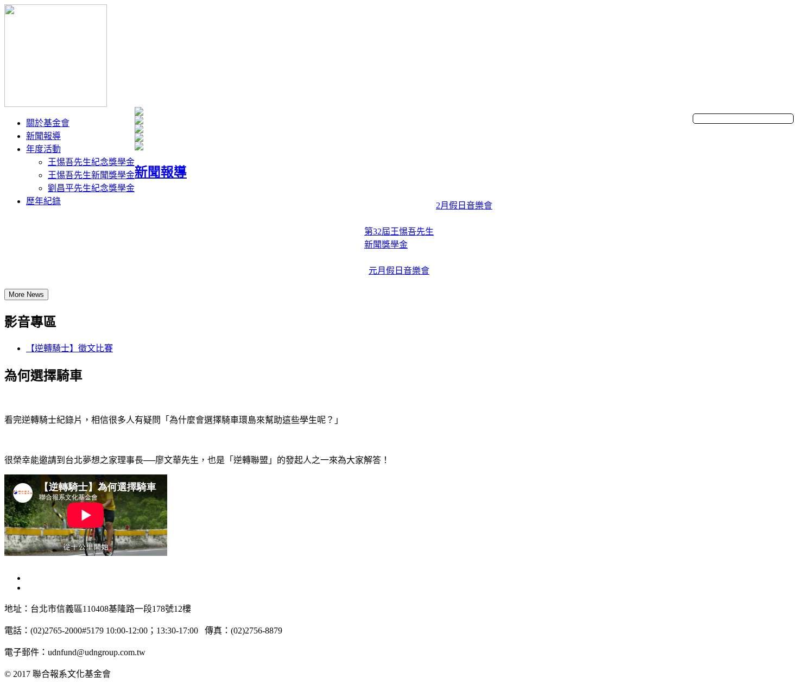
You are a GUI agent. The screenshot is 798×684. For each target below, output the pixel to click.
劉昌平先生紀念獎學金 (91, 188)
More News (26, 294)
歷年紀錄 (43, 201)
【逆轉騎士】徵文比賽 (69, 348)
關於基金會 (47, 123)
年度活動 (43, 149)
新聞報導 (43, 136)
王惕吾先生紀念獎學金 (91, 162)
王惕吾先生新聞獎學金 (91, 175)
